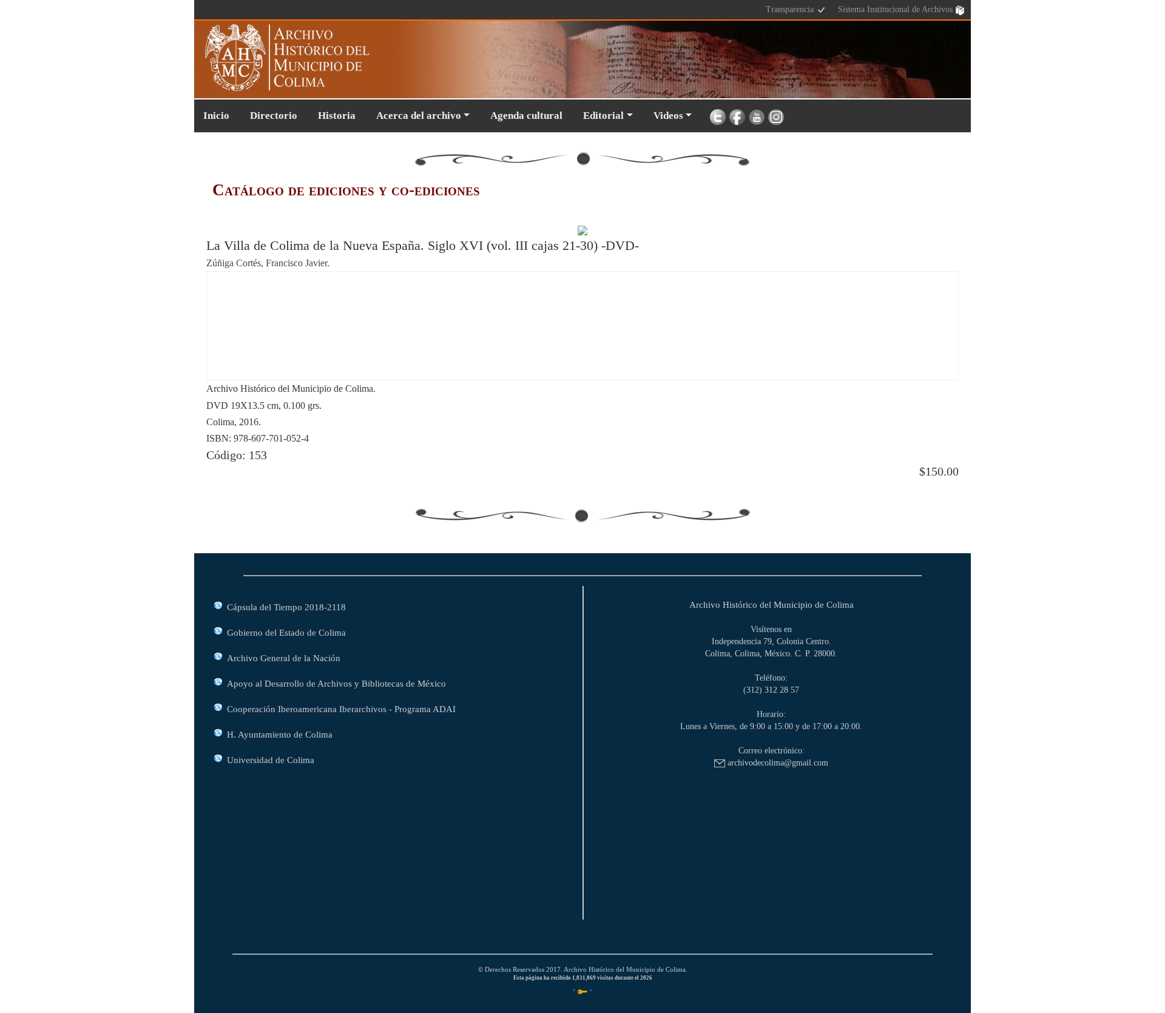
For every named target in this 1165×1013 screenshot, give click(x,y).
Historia (337, 115)
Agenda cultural (526, 115)
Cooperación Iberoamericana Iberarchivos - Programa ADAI (341, 709)
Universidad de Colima (270, 760)
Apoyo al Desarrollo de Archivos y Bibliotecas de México (336, 683)
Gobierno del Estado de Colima (286, 632)
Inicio (216, 115)
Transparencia (791, 9)
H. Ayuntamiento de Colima (280, 734)
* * (582, 991)
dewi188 (232, 286)
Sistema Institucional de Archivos (896, 9)
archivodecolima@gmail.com (776, 762)
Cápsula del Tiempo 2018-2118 (286, 607)
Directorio (273, 115)
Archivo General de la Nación (283, 658)
